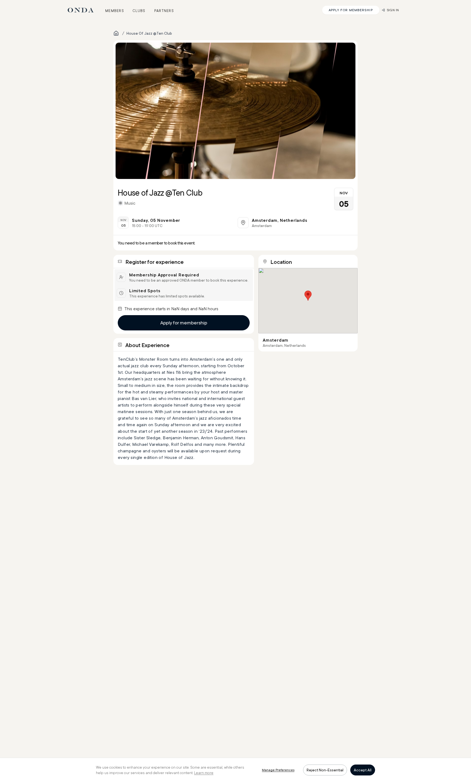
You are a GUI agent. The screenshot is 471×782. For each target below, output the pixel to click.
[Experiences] (116, 33)
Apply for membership (183, 323)
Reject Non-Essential (325, 770)
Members (114, 10)
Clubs (139, 10)
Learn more (203, 772)
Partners (164, 10)
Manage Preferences (278, 770)
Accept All (363, 770)
